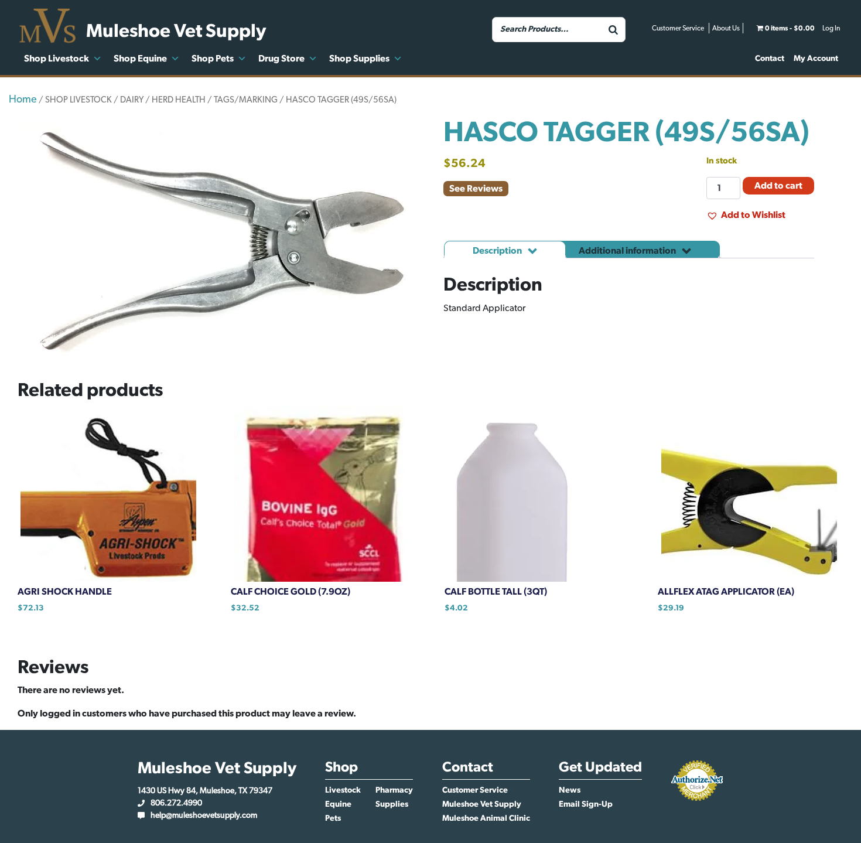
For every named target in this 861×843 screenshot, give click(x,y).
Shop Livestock (56, 58)
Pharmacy (394, 790)
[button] (745, 215)
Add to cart (778, 185)
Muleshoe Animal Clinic (486, 818)
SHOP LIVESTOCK (78, 99)
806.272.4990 (176, 803)
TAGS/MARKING (246, 99)
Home (23, 99)
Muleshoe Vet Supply (481, 804)
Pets (333, 818)
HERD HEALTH (179, 99)
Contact (769, 58)
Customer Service (678, 28)
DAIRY (132, 99)
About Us (726, 28)
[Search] (613, 30)
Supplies (391, 804)
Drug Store (281, 58)
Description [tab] (498, 250)
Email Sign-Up (586, 804)
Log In (831, 28)
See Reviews (476, 188)
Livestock (343, 790)
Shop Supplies (359, 58)
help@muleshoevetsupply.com (204, 815)
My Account (816, 58)
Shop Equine (140, 58)
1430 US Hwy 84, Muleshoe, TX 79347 (205, 791)
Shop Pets (213, 58)
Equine (338, 804)
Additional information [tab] (628, 250)
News (569, 790)
